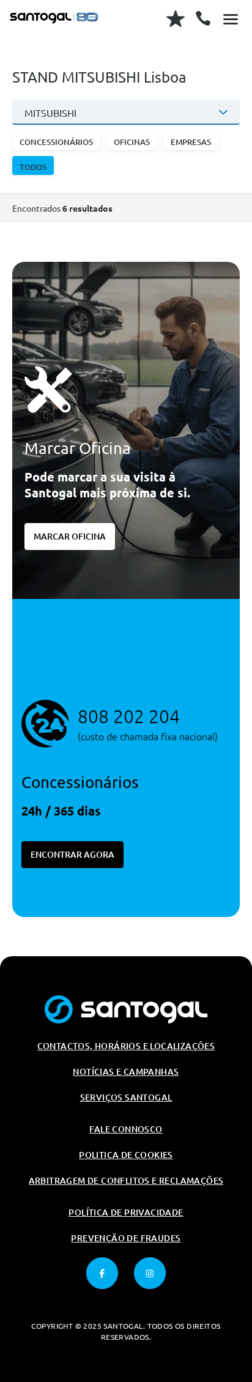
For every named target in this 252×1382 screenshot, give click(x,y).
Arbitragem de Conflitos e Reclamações (126, 1181)
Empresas (191, 142)
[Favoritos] (175, 18)
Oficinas (132, 142)
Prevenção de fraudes (125, 1238)
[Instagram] (150, 1273)
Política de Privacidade (126, 1212)
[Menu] (230, 18)
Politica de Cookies (126, 1155)
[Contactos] (203, 18)
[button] (56, 140)
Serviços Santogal (126, 1097)
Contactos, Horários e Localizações (126, 1046)
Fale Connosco (125, 1129)
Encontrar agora (72, 855)
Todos (33, 167)
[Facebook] (102, 1273)
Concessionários (56, 142)
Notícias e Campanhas (126, 1072)
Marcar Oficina (70, 536)
